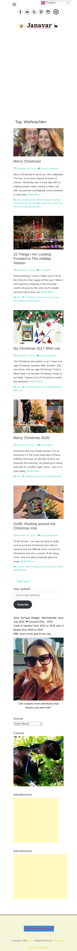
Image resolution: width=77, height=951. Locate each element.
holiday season (42, 297)
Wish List (17, 390)
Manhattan (47, 203)
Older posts (21, 581)
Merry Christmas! (27, 161)
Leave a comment (49, 168)
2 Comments (46, 445)
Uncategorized (28, 200)
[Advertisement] (38, 73)
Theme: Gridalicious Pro (38, 947)
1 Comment (44, 270)
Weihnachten (34, 206)
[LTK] (55, 15)
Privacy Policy (59, 941)
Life (18, 200)
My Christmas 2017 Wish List (36, 348)
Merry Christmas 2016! (31, 438)
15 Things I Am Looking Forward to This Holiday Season (32, 258)
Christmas (45, 200)
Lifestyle (36, 203)
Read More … (36, 194)
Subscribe (22, 604)
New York (57, 203)
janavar (23, 203)
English (50, 2)
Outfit (59, 566)
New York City (20, 206)
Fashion (20, 566)
